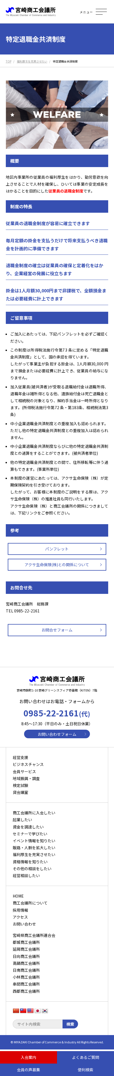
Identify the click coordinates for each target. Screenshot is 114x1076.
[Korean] (45, 1011)
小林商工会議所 (26, 977)
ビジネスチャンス (28, 764)
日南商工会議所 (26, 970)
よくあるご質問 (85, 1057)
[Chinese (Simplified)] (16, 1011)
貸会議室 (20, 792)
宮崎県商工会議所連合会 (34, 935)
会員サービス (24, 771)
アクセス (20, 917)
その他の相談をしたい (32, 868)
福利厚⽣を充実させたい (34, 854)
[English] (30, 1011)
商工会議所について (30, 903)
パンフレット (57, 549)
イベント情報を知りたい (34, 840)
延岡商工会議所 (26, 949)
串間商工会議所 (26, 984)
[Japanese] (37, 1011)
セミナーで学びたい (30, 833)
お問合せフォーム (57, 630)
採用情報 (20, 910)
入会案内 (28, 1057)
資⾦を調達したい (28, 827)
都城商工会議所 (26, 942)
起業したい (22, 819)
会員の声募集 (28, 1069)
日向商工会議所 (26, 956)
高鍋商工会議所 (26, 963)
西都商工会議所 (26, 991)
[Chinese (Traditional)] (23, 1011)
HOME (18, 896)
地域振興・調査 (26, 778)
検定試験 (20, 785)
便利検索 (85, 1069)
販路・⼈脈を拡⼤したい (34, 847)
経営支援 (20, 757)
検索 (70, 1024)
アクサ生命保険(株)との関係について (57, 564)
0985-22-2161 (57, 713)
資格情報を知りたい (30, 861)
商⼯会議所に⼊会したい (34, 812)
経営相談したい (26, 875)
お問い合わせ (24, 924)
